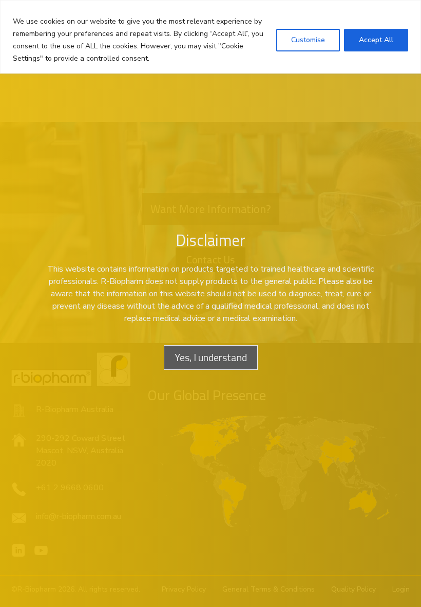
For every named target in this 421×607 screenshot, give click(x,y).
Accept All (376, 40)
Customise (308, 40)
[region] (210, 37)
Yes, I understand (211, 357)
